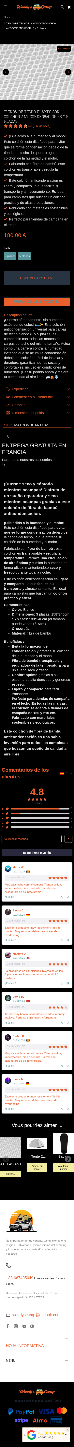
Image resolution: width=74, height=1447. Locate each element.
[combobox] (68, 839)
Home (7, 17)
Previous (6, 72)
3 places (10, 255)
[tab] (4, 475)
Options (10, 1174)
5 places (24, 255)
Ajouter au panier (37, 1167)
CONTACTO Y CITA (36, 278)
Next (68, 72)
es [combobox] (66, 773)
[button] (27, 126)
